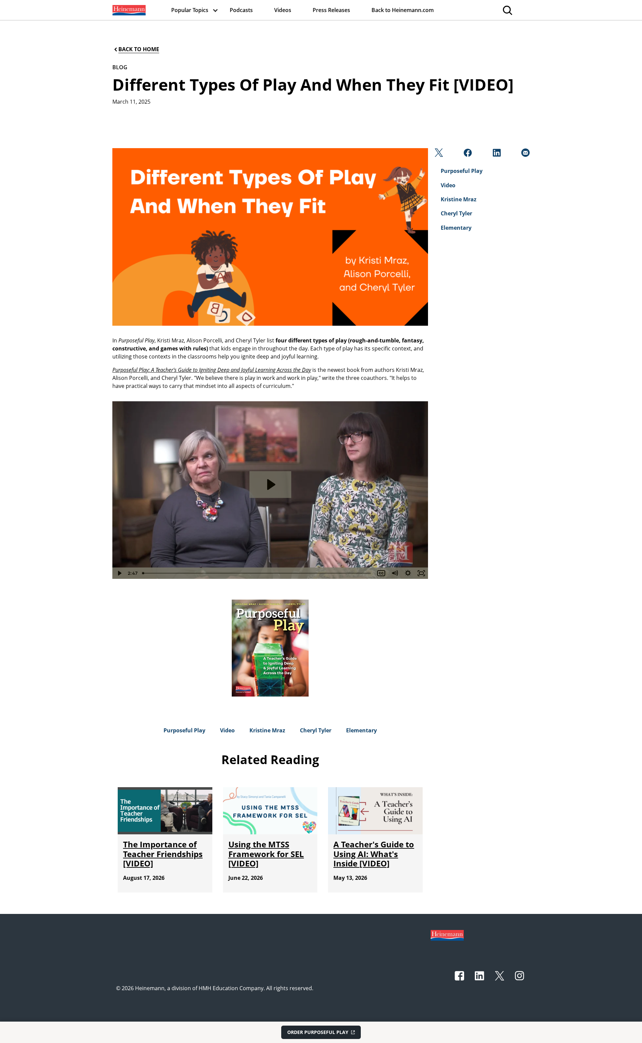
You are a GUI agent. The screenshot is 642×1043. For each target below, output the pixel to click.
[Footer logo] (447, 934)
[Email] (525, 154)
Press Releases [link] (331, 10)
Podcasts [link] (241, 10)
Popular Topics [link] (189, 10)
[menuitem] (128, 10)
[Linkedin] (496, 154)
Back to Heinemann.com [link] (402, 10)
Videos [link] (282, 10)
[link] (128, 10)
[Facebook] (467, 154)
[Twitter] (438, 154)
